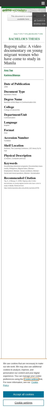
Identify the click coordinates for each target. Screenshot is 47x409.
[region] (23, 384)
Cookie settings (31, 379)
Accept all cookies (23, 394)
